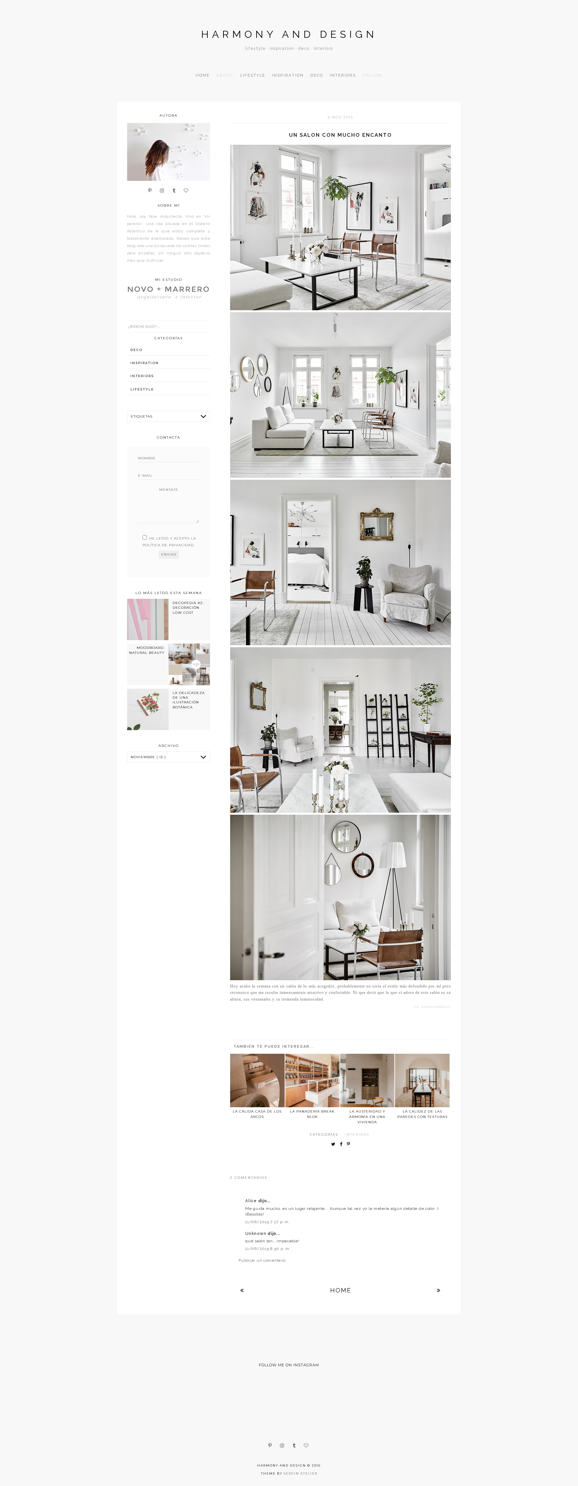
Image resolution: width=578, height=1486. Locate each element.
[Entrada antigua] (439, 1290)
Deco (316, 75)
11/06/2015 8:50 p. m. (267, 1248)
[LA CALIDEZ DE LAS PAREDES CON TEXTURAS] (422, 1080)
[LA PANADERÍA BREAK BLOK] (312, 1080)
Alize (251, 1200)
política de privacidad (168, 545)
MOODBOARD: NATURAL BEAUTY (147, 650)
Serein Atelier (300, 1473)
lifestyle (142, 389)
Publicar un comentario (262, 1260)
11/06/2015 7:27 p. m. (267, 1222)
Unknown (256, 1233)
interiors (357, 1134)
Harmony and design (289, 34)
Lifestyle (252, 75)
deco (136, 350)
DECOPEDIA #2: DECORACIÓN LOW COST (188, 608)
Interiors (343, 75)
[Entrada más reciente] (242, 1290)
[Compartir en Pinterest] (350, 1144)
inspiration (144, 363)
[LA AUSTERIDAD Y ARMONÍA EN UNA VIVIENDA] (367, 1080)
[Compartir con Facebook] (343, 1144)
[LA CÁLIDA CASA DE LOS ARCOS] (257, 1080)
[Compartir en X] (335, 1144)
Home (203, 75)
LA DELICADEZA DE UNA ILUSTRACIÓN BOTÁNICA (189, 700)
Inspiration (288, 75)
